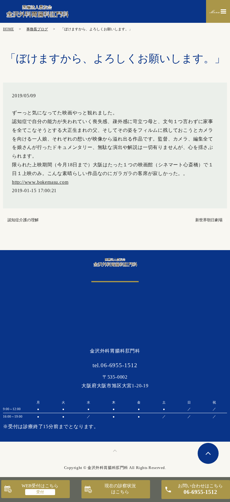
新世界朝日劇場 (209, 220)
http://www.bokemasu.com (40, 182)
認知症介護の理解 (23, 220)
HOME (8, 29)
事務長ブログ (37, 29)
